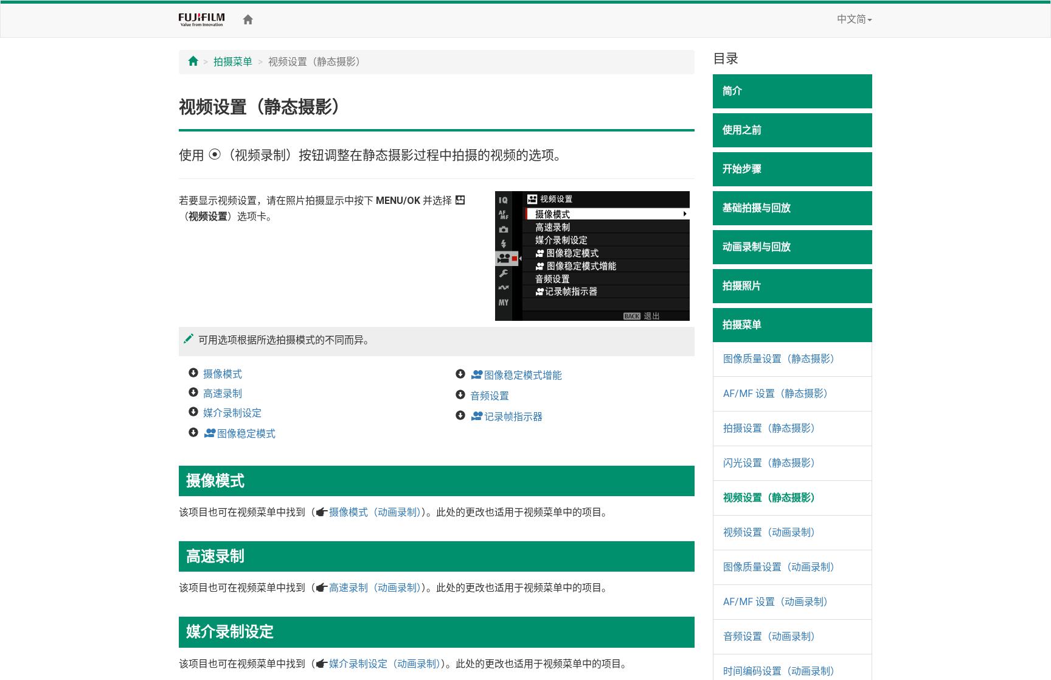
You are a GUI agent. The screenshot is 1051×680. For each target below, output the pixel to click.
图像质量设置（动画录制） (781, 567)
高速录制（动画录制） (375, 588)
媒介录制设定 (232, 413)
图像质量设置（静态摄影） (781, 359)
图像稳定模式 (239, 434)
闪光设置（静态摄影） (771, 463)
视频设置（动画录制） (771, 532)
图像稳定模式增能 (516, 375)
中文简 (851, 19)
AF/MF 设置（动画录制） (778, 602)
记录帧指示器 (506, 416)
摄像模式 (222, 374)
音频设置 (489, 396)
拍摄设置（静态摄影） (771, 428)
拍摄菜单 (232, 62)
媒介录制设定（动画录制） (385, 664)
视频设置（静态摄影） (771, 497)
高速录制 (222, 393)
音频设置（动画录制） (771, 636)
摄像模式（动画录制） (375, 512)
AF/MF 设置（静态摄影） (778, 393)
